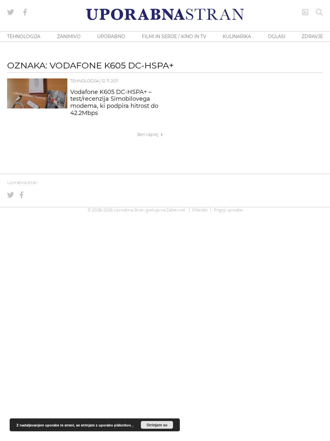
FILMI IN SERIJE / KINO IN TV (174, 36)
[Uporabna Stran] (165, 14)
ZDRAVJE (312, 36)
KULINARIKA (237, 36)
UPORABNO (111, 36)
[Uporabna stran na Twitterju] (10, 12)
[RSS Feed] (305, 12)
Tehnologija (84, 80)
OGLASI (276, 36)
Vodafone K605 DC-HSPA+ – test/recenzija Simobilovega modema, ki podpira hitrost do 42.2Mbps (114, 102)
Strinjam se (157, 425)
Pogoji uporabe (228, 210)
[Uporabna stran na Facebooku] (25, 12)
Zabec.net (175, 210)
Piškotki (200, 210)
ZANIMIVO (69, 36)
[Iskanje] (319, 12)
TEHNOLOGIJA (23, 36)
